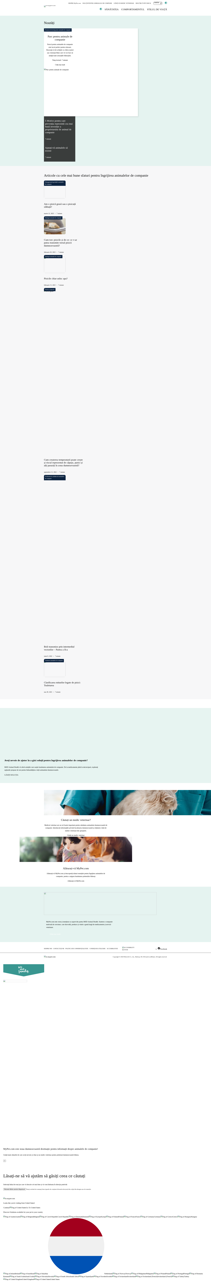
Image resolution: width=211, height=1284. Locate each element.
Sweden (109, 1276)
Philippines (150, 1274)
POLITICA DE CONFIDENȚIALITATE (76, 948)
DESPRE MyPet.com (74, 3)
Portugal (186, 1274)
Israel (33, 1274)
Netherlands (108, 1274)
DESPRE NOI (48, 948)
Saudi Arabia (30, 1276)
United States (55, 1279)
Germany (157, 1217)
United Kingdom (28, 1279)
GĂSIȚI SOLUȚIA (11, 775)
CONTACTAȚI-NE (58, 948)
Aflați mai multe (55, 934)
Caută (156, 2)
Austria (17, 1217)
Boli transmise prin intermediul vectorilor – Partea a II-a (59, 648)
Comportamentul (132, 9)
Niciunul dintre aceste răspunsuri (14, 1189)
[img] (59, 129)
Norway (128, 1274)
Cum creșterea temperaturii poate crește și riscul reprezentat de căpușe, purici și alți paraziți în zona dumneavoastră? (63, 462)
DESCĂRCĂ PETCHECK (143, 3)
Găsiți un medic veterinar (76, 835)
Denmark (85, 1217)
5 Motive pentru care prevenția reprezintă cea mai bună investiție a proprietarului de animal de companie (59, 126)
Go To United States (33, 1208)
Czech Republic (63, 1217)
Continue (6, 1208)
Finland (121, 1217)
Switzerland (131, 1276)
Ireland (17, 1274)
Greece (175, 1217)
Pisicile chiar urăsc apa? (56, 278)
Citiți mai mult (60, 65)
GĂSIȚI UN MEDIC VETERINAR (124, 3)
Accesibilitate (112, 948)
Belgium (36, 1217)
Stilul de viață (157, 9)
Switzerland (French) (164, 1276)
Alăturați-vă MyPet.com (75, 881)
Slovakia (51, 1276)
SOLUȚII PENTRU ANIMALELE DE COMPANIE (97, 3)
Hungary (194, 1217)
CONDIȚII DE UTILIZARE (97, 948)
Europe (103, 1217)
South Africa (74, 1276)
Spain (92, 1276)
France (138, 1217)
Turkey (186, 1276)
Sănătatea (112, 9)
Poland (168, 1274)
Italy (46, 1274)
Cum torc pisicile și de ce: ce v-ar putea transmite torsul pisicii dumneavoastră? (60, 242)
